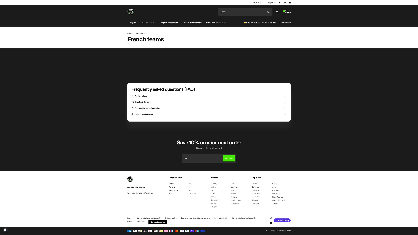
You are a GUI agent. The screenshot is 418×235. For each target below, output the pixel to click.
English (270, 2)
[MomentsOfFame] (130, 181)
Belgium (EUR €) (257, 2)
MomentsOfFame (275, 230)
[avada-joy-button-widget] (5, 229)
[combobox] (245, 12)
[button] (286, 11)
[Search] (268, 12)
